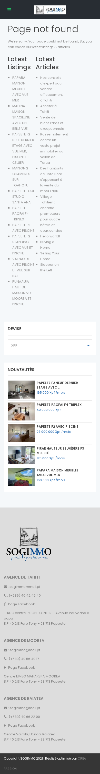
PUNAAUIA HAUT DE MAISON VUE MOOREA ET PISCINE (22, 293)
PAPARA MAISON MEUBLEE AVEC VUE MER (20, 89)
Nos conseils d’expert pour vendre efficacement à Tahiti (51, 89)
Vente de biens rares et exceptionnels (52, 123)
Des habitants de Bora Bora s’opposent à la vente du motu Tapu (51, 179)
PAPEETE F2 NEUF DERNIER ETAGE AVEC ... (57, 385)
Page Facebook (21, 604)
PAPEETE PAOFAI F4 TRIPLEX (20, 213)
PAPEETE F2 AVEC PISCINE (57, 426)
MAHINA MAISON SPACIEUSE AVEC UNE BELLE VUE (21, 117)
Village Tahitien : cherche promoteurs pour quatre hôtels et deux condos (51, 213)
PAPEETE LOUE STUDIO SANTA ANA (23, 196)
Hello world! (50, 236)
